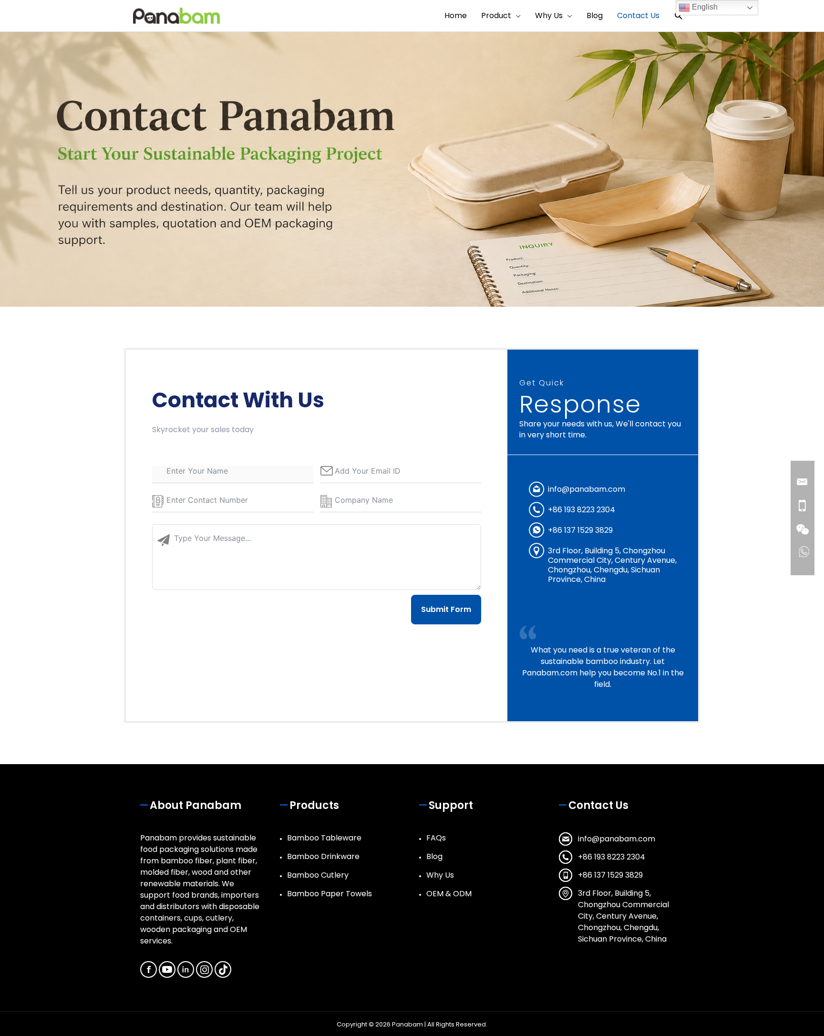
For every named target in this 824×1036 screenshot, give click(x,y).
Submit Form (446, 609)
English (704, 7)
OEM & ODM (449, 893)
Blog (434, 856)
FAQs (436, 837)
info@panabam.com (586, 489)
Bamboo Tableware (324, 837)
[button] (679, 16)
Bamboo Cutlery (318, 875)
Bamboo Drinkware (323, 856)
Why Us (440, 875)
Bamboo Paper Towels (329, 893)
